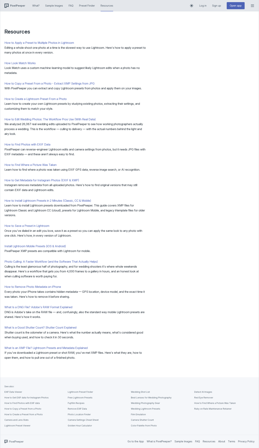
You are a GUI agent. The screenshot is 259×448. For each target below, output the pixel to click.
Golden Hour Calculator (80, 425)
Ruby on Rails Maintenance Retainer (213, 408)
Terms (231, 441)
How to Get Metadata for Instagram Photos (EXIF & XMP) (41, 180)
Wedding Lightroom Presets (145, 408)
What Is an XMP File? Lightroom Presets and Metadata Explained (46, 348)
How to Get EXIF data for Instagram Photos (26, 397)
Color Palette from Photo (144, 425)
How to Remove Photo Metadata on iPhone (32, 287)
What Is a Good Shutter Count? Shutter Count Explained (40, 327)
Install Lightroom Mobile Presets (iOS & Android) (35, 246)
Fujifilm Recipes (76, 403)
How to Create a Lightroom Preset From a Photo (35, 99)
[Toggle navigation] (252, 6)
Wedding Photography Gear (145, 403)
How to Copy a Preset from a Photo (22, 408)
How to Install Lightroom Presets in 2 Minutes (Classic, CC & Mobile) (47, 200)
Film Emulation (138, 414)
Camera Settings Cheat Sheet (83, 420)
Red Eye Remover (203, 397)
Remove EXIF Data (77, 408)
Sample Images (54, 5)
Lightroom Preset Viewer (17, 425)
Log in (202, 5)
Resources (107, 5)
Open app (236, 5)
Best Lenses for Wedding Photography (151, 397)
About (221, 441)
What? (36, 5)
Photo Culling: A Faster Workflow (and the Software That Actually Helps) (51, 261)
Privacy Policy (246, 441)
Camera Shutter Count (142, 420)
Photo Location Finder (79, 414)
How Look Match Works (20, 63)
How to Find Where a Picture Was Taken (30, 165)
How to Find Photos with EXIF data (22, 403)
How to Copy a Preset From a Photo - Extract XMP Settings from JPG (49, 83)
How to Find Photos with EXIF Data (27, 144)
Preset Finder (87, 5)
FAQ (71, 5)
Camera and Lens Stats (16, 420)
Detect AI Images (203, 392)
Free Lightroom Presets (80, 397)
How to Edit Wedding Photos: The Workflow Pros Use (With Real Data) (50, 119)
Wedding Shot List (140, 392)
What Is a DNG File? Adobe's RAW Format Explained (38, 307)
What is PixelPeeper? (159, 441)
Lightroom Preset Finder (80, 392)
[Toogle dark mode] (191, 6)
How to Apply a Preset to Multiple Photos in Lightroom (39, 42)
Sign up (216, 5)
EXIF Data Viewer (13, 392)
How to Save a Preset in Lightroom (26, 226)
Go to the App (136, 441)
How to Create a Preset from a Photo (23, 414)
